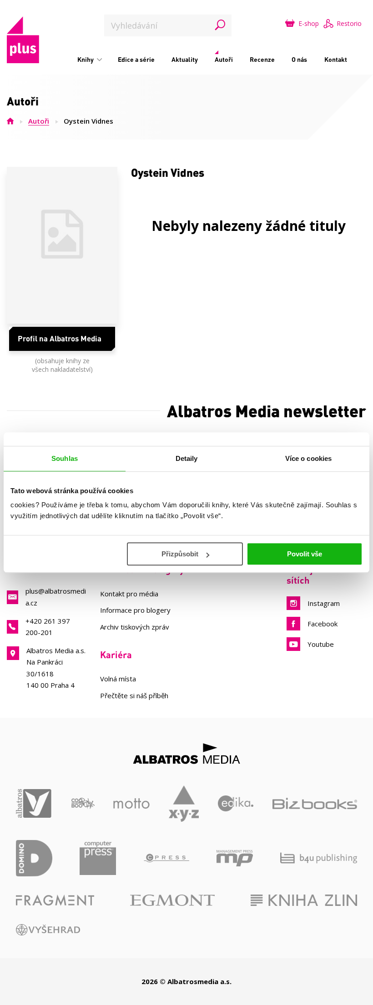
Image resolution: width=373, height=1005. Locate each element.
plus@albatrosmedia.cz (55, 596)
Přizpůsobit (179, 554)
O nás (299, 59)
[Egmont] (172, 900)
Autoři (224, 59)
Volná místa (118, 678)
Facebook (322, 623)
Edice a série (136, 59)
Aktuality (184, 59)
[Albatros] (34, 803)
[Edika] (236, 803)
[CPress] (166, 858)
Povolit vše (304, 554)
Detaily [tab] (187, 458)
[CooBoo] (83, 803)
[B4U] (318, 858)
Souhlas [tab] (64, 458)
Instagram (323, 603)
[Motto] (131, 803)
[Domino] (34, 858)
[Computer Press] (98, 858)
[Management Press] (234, 858)
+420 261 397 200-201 (47, 626)
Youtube (320, 644)
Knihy (86, 59)
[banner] (23, 39)
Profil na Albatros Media (59, 338)
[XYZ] (184, 803)
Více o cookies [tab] (308, 458)
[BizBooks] (314, 803)
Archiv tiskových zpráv (134, 626)
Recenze (262, 59)
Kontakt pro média (129, 593)
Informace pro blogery (135, 610)
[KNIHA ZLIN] (304, 900)
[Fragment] (55, 900)
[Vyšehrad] (48, 930)
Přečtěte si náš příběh (134, 695)
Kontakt (335, 59)
